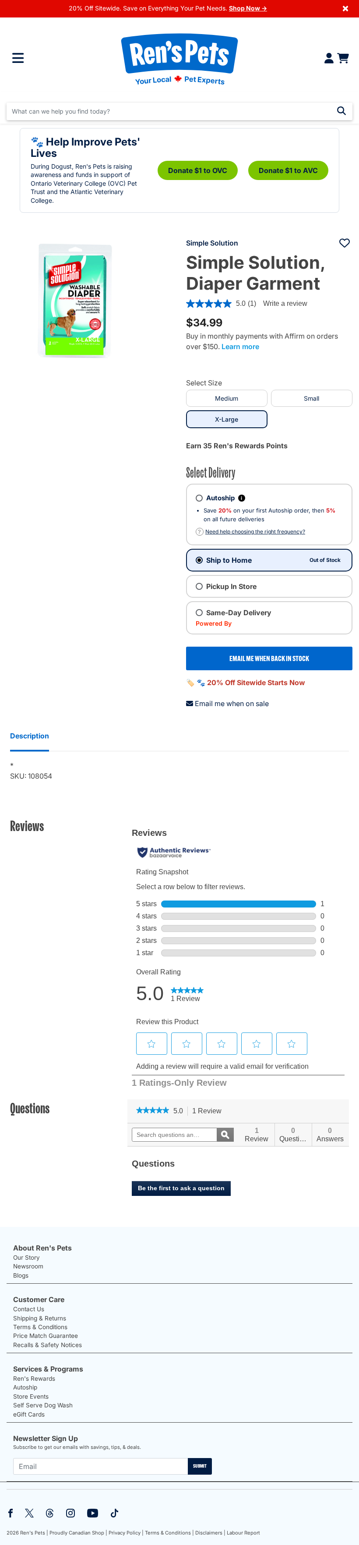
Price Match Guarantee (45, 1335)
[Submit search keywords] (341, 111)
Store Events (31, 1396)
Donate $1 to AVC (288, 170)
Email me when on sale (232, 703)
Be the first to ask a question (181, 1188)
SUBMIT (200, 1466)
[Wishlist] (344, 243)
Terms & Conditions (40, 1326)
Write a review (285, 303)
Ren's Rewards (34, 1378)
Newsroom (28, 1266)
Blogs (20, 1275)
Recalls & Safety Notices (47, 1344)
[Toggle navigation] (18, 58)
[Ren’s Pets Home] (179, 58)
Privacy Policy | (126, 1533)
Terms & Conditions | (169, 1533)
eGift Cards (29, 1414)
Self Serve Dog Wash (43, 1405)
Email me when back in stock (269, 658)
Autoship (25, 1387)
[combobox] (179, 111)
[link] (152, 1111)
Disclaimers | (210, 1533)
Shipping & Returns (39, 1318)
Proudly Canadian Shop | (78, 1533)
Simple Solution (212, 243)
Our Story (26, 1257)
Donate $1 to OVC (197, 170)
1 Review (209, 1111)
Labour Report (243, 1533)
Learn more (240, 346)
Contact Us (28, 1309)
